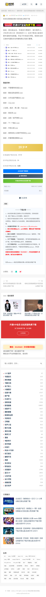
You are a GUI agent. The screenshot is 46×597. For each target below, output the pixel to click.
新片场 (23, 572)
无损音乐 (20, 15)
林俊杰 (5, 575)
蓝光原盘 (16, 578)
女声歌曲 (6, 569)
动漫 (36, 562)
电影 (20, 575)
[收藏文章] (11, 271)
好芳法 (12, 569)
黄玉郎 (32, 578)
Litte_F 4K (20, 556)
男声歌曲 (26, 575)
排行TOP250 (35, 569)
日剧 (28, 572)
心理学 (18, 569)
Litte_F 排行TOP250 (30, 556)
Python (38, 559)
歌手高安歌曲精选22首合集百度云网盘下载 (12, 285)
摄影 (10, 572)
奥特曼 (37, 565)
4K (5, 556)
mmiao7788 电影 (26, 559)
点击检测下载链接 (23, 171)
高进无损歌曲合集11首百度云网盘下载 (25, 262)
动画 (5, 565)
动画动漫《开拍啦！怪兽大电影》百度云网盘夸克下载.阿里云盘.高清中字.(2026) (29, 540)
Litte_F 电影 (7, 559)
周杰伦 (26, 565)
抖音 (28, 569)
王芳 (16, 575)
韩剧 (27, 578)
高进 (5, 204)
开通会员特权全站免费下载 (23, 180)
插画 (5, 572)
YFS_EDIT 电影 (17, 562)
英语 (10, 578)
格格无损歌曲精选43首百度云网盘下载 (34, 285)
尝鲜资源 (19, 11)
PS (33, 559)
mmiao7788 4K (16, 559)
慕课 (24, 569)
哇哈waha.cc (12, 11)
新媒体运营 (16, 572)
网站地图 (31, 591)
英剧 (5, 578)
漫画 (11, 575)
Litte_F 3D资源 (11, 556)
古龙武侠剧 (11, 565)
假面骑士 (30, 562)
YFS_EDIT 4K (7, 562)
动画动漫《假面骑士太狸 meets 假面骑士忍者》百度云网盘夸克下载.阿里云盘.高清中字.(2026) (29, 521)
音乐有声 (26, 15)
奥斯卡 (32, 565)
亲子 (24, 562)
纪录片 (32, 575)
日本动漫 (34, 572)
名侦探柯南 (19, 565)
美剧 (38, 575)
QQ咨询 (24, 198)
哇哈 (8, 591)
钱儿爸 (22, 578)
